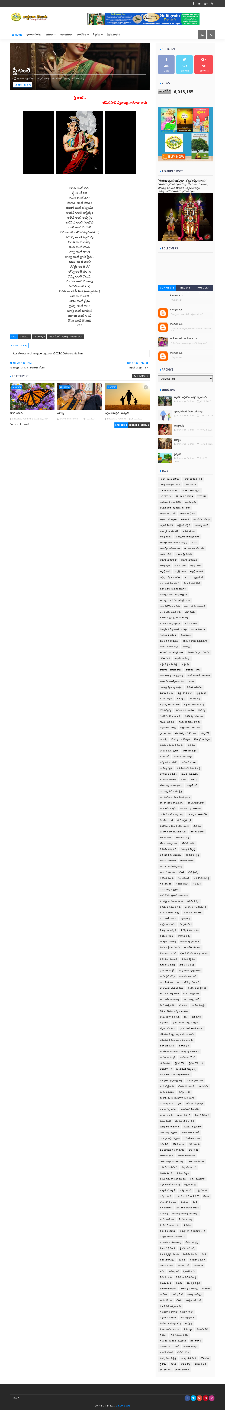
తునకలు (197, 826)
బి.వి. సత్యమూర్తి (191, 993)
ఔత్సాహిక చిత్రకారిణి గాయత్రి (173, 629)
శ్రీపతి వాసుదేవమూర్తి (186, 1277)
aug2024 (16, 387)
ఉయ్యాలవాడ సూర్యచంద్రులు (173, 594)
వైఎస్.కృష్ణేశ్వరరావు (169, 1254)
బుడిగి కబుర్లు (198, 1005)
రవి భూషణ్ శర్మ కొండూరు (172, 1150)
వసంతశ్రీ (164, 1213)
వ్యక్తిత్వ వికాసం (190, 1254)
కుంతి (191, 681)
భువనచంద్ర (165, 1063)
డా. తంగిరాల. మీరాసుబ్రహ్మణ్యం (175, 797)
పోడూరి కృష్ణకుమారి (189, 941)
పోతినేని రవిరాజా (192, 947)
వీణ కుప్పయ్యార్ (167, 1231)
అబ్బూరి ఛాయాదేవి (169, 531)
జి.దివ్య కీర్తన (166, 768)
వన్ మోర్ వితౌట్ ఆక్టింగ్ (187, 1207)
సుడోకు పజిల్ (166, 1352)
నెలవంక (197, 884)
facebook (121, 424)
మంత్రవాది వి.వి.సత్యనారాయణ (175, 1074)
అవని (194, 542)
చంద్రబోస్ (205, 733)
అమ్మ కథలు (165, 536)
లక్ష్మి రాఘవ (185, 1190)
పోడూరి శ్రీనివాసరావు (170, 947)
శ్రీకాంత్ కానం (189, 1271)
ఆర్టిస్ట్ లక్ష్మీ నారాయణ (170, 577)
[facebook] (193, 3)
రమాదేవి (164, 1144)
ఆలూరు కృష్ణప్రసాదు (194, 577)
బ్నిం (186, 1017)
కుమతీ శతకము (194, 687)
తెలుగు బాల (166, 837)
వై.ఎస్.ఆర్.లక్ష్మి (187, 1248)
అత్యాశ (177, 440)
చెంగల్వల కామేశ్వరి (180, 739)
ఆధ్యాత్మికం (165, 565)
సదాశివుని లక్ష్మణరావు (170, 1306)
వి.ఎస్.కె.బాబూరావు (169, 1225)
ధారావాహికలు (34, 34)
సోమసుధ (205, 1358)
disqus (145, 424)
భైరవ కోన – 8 (196, 1063)
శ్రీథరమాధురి (166, 1277)
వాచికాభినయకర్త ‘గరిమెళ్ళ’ (185, 1213)
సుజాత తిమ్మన (190, 1346)
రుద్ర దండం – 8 (189, 1167)
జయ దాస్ (165, 756)
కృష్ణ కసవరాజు (185, 693)
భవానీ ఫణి (184, 1046)
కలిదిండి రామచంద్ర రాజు (171, 652)
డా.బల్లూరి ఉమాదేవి (197, 814)
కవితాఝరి (165, 658)
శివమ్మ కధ (174, 1271)
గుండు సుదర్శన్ (167, 722)
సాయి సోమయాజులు (169, 1329)
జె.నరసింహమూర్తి (168, 779)
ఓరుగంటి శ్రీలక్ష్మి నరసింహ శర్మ (174, 617)
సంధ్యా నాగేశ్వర (194, 1294)
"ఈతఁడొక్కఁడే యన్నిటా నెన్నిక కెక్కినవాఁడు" (182, 180)
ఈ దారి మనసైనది (192, 583)
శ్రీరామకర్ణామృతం (168, 1288)
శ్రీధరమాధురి (113, 34)
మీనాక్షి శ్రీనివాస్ (202, 1115)
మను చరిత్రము (167, 1092)
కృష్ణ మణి (201, 693)
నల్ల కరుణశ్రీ (183, 878)
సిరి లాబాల (195, 1341)
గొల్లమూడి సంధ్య (168, 727)
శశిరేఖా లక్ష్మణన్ (198, 1260)
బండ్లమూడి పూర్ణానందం (190, 970)
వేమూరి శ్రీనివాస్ (167, 1248)
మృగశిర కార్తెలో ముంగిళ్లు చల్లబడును (190, 397)
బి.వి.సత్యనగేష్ (167, 1005)
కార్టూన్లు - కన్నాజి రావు (170, 670)
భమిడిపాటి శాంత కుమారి (192, 1028)
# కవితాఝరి (39, 336)
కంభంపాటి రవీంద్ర (168, 635)
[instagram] (211, 1398)
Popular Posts (203, 288)
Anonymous (176, 295)
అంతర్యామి (190, 502)
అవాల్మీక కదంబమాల (170, 548)
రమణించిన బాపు (192, 1138)
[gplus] (205, 3)
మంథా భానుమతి (195, 1080)
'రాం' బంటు (190, 484)
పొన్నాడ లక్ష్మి (184, 936)
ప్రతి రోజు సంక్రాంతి (168, 959)
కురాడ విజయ (166, 693)
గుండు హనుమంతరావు (189, 722)
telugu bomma (184, 496)
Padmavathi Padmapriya (183, 338)
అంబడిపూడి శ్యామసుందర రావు (175, 508)
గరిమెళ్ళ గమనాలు (194, 716)
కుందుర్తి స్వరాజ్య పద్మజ (171, 687)
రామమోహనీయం (196, 1161)
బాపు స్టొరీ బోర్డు (167, 976)
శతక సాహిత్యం (167, 1260)
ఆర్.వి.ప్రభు (180, 565)
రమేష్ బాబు (178, 1144)
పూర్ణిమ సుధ (186, 924)
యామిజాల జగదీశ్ (191, 1132)
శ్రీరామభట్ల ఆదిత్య (189, 1288)
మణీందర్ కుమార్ (186, 1086)
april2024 (64, 387)
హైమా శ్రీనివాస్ (182, 1369)
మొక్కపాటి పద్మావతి (184, 1121)
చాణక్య (163, 739)
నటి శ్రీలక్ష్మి (193, 872)
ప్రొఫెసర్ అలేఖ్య (186, 965)
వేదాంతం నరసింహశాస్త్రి (170, 1242)
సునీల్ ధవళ (183, 1352)
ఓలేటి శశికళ (191, 623)
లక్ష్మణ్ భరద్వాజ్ (167, 1190)
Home (18, 34)
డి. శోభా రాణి (166, 820)
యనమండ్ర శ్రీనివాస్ (193, 1127)
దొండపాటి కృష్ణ (193, 855)
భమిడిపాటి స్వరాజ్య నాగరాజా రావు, (68, 78)
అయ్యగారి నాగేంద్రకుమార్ (188, 536)
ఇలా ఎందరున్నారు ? (169, 583)
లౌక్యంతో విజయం (168, 1202)
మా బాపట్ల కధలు (168, 1109)
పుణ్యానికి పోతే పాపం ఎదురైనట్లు (188, 411)
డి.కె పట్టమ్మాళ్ (184, 820)
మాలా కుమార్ (184, 1115)
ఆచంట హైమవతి (184, 554)
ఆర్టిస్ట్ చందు (196, 565)
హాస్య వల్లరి (200, 1364)
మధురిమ (203, 1086)
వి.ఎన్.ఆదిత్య (185, 1219)
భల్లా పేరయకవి (167, 1046)
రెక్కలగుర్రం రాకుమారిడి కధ (173, 1179)
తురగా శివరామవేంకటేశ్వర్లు (173, 832)
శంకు (204, 1254)
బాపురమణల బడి (188, 976)
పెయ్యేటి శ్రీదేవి (166, 936)
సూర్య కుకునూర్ (188, 1358)
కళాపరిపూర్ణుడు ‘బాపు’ (199, 652)
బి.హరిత (183, 1005)
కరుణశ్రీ (186, 646)
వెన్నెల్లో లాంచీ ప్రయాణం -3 (192, 1231)
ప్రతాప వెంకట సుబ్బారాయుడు (194, 953)
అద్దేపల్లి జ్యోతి (184, 525)
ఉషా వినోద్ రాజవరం (170, 606)
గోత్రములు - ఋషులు (190, 727)
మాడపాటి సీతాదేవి (190, 1109)
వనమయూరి (166, 1207)
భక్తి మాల (196, 1017)
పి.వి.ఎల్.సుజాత (168, 918)
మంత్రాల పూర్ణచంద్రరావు (171, 1080)
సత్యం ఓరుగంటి (193, 1300)
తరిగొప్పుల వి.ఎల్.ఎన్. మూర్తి (174, 826)
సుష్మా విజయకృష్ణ (168, 1358)
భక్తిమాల (164, 1022)
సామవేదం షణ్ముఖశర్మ (170, 1323)
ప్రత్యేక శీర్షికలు (188, 959)
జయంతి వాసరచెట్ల (183, 756)
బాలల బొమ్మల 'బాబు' (188, 982)
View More (142, 375)
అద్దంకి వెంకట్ (166, 525)
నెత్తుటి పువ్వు (182, 884)
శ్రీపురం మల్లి (166, 1283)
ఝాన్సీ (194, 779)
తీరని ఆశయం (17, 413)
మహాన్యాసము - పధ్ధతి (170, 1103)
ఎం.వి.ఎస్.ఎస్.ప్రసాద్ (170, 612)
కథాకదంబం (66, 34)
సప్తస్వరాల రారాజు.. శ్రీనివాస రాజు (176, 1312)
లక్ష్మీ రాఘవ (165, 1196)
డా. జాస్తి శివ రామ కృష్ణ (171, 791)
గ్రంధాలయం (165, 733)
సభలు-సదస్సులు (168, 1317)
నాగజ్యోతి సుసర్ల (201, 878)
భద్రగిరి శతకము (167, 1028)
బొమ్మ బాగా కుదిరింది (170, 1017)
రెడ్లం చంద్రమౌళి (197, 1179)
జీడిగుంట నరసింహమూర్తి (188, 768)
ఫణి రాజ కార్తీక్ (167, 970)
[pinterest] (205, 1398)
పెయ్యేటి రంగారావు (190, 930)
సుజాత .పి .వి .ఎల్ (169, 1346)
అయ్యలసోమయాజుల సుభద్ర (173, 542)
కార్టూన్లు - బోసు (193, 670)
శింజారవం (199, 1265)
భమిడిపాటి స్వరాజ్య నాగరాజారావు (176, 1040)
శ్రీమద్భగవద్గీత (193, 1283)
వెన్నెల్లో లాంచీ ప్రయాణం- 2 (172, 1236)
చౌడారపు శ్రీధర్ (190, 751)
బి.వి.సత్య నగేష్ (192, 999)
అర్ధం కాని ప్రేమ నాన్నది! (117, 413)
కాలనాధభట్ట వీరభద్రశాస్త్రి (171, 675)
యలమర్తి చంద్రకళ (168, 1132)
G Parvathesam (169, 490)
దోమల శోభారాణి (168, 860)
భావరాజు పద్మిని (167, 1057)
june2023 (112, 387)
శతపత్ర (182, 1260)
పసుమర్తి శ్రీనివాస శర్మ (170, 907)
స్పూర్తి (173, 1364)
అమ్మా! (60, 413)
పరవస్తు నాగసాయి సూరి (171, 901)
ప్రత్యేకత (177, 454)
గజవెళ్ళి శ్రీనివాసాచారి (170, 716)
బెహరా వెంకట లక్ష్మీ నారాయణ (174, 1011)
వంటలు (184, 1202)
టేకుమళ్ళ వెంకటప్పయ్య (171, 785)
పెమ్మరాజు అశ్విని (168, 930)
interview (166, 496)
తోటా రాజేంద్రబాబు (169, 843)
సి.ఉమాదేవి (202, 1329)
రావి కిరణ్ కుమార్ (168, 1167)
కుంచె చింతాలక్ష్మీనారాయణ (172, 681)
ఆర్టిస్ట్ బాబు (180, 571)
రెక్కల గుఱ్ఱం (183, 1173)
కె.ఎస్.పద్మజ (166, 698)
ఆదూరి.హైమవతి (189, 560)
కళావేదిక (81, 34)
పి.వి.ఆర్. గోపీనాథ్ (193, 912)
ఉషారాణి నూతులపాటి (194, 606)
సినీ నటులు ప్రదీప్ (179, 1335)
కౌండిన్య (201, 710)
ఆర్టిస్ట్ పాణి (165, 571)
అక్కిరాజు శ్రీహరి (187, 513)
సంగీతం (163, 1294)
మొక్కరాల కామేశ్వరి (169, 1127)
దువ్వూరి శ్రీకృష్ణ (188, 849)
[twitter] (199, 3)
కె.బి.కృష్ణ (181, 698)
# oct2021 (25, 336)
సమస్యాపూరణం (188, 1317)
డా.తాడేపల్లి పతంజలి (190, 808)
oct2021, (36, 78)
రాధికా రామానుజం (186, 1155)
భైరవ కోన (180, 1063)
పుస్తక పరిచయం (167, 924)
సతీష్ (179, 1300)
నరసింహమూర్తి (167, 878)
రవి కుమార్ (194, 1144)
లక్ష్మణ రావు (190, 1184)
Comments (167, 287)
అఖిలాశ (185, 519)
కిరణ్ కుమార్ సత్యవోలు (199, 675)
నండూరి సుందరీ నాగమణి (172, 872)
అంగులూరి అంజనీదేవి (170, 502)
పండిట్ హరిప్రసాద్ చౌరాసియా (174, 895)
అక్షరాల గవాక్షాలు (168, 519)
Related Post (20, 376)
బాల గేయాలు (166, 982)
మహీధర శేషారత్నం (195, 1103)
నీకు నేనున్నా (166, 884)
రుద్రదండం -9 (166, 1173)
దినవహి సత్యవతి (168, 849)
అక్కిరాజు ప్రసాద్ (168, 513)
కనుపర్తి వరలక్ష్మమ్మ (169, 641)
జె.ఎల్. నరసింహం (190, 774)
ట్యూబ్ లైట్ (192, 785)
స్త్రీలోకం (163, 1364)
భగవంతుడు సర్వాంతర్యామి (185, 1022)
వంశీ (195, 1202)
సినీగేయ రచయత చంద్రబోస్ (173, 1341)
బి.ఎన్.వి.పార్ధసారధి (169, 993)
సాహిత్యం (188, 1329)
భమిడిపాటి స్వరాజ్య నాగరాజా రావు (177, 1034)
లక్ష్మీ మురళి (201, 1190)
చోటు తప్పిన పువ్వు (169, 751)
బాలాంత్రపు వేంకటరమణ (171, 988)
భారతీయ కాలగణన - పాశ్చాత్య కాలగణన (179, 1051)
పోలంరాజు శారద (168, 953)
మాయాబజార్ (166, 1115)
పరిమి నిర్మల (193, 901)
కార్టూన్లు (186, 664)
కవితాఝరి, (46, 78)
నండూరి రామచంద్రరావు (171, 866)
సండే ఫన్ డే (177, 1294)
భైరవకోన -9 (166, 1069)
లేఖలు (206, 1196)
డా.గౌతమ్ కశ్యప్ (168, 808)
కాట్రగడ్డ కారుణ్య (182, 658)
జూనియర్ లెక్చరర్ (168, 774)
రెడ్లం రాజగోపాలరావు (170, 1184)
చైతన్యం (191, 745)
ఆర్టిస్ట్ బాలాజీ (196, 571)
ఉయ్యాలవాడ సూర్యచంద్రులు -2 (175, 600)
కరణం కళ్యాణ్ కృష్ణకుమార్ (195, 641)
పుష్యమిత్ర (186, 918)
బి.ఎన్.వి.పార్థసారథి (197, 988)
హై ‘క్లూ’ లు (165, 1369)
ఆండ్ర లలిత (165, 554)
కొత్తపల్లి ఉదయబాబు (170, 704)
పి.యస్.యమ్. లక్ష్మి (169, 912)
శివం (162, 1271)
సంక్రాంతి (206, 1288)
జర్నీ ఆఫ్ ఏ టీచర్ (168, 762)
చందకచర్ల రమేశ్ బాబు (186, 733)
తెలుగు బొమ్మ (182, 837)
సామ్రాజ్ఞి (189, 1323)
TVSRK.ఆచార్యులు (191, 490)
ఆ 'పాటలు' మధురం (194, 548)
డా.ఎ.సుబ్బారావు (196, 803)
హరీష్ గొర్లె (186, 1364)
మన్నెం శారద (185, 1092)
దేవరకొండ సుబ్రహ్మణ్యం (170, 855)
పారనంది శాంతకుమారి (195, 907)
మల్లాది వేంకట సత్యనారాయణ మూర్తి (177, 1098)
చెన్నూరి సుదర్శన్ (202, 739)
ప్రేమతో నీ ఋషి (167, 965)
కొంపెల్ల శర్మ (195, 698)
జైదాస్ (184, 779)
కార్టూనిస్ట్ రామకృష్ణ (169, 664)
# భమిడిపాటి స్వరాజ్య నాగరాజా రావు (65, 336)
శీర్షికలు (96, 34)
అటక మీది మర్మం (202, 519)
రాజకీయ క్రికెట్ (166, 1155)
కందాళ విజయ (198, 629)
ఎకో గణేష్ (190, 612)
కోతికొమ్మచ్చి (165, 710)
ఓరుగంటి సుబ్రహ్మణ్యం (170, 623)
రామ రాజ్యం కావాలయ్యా (172, 1161)
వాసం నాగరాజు (167, 1219)
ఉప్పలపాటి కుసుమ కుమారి (173, 589)
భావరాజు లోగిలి (187, 1057)
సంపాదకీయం (166, 1300)
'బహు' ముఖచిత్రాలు (169, 479)
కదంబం (50, 34)
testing (202, 496)
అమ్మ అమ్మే (179, 425)
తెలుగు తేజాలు (197, 832)
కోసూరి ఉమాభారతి (185, 710)
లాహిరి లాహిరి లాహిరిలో (187, 1196)
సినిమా (163, 1335)
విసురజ (187, 1225)
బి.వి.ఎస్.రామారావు (170, 999)
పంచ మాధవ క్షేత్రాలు (169, 889)
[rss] (211, 3)
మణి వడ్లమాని (167, 1086)
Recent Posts (185, 288)
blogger (134, 424)
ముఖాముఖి (165, 1121)
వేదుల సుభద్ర (191, 1242)
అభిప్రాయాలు (188, 531)
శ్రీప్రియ (179, 1283)
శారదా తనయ (166, 1265)
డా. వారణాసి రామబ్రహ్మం (172, 803)
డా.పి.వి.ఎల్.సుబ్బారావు (171, 814)
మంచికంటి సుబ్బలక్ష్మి (186, 1069)
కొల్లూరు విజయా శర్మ (194, 704)
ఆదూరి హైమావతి (168, 560)
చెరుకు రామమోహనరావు (172, 745)
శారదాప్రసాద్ (184, 1265)
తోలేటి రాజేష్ (188, 843)
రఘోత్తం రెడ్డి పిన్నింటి (170, 1138)
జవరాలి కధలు (189, 762)
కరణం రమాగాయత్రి (169, 646)
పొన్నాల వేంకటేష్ (168, 941)
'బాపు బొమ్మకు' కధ (193, 479)
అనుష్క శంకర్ (202, 525)
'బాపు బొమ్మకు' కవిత (170, 484)
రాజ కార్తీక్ (193, 1150)
